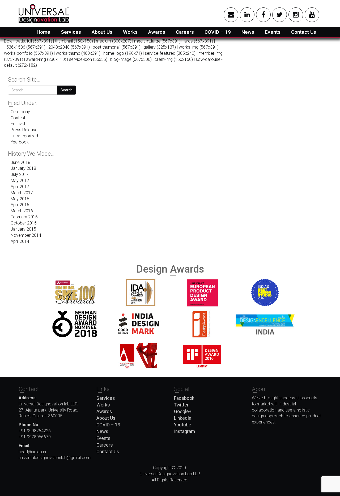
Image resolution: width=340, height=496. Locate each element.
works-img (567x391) (199, 47)
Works (130, 32)
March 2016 (22, 210)
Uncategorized (24, 135)
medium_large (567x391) (157, 41)
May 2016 (20, 198)
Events (272, 32)
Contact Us (303, 32)
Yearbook (20, 142)
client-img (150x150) (174, 59)
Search (67, 90)
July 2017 (20, 174)
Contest (18, 117)
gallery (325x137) (159, 47)
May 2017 (20, 180)
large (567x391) (198, 41)
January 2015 (23, 229)
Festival (18, 123)
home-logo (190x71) (122, 53)
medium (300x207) (113, 41)
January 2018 (23, 168)
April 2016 (20, 204)
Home (43, 32)
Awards (156, 32)
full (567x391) (39, 41)
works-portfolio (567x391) (28, 53)
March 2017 (22, 192)
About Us (102, 32)
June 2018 (20, 162)
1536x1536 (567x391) (24, 47)
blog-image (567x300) (131, 59)
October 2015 (24, 223)
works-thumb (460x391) (78, 53)
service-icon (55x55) (88, 59)
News (247, 32)
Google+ (183, 411)
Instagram (184, 431)
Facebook (184, 398)
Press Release (24, 129)
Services (71, 32)
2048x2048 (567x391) (69, 47)
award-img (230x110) (46, 59)
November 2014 (26, 235)
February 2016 (24, 216)
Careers (185, 32)
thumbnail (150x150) (74, 41)
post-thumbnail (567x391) (117, 47)
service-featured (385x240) (170, 53)
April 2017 (20, 186)
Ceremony (20, 111)
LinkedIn (182, 418)
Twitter (181, 405)
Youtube (182, 424)
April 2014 (20, 241)
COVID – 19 (218, 32)
